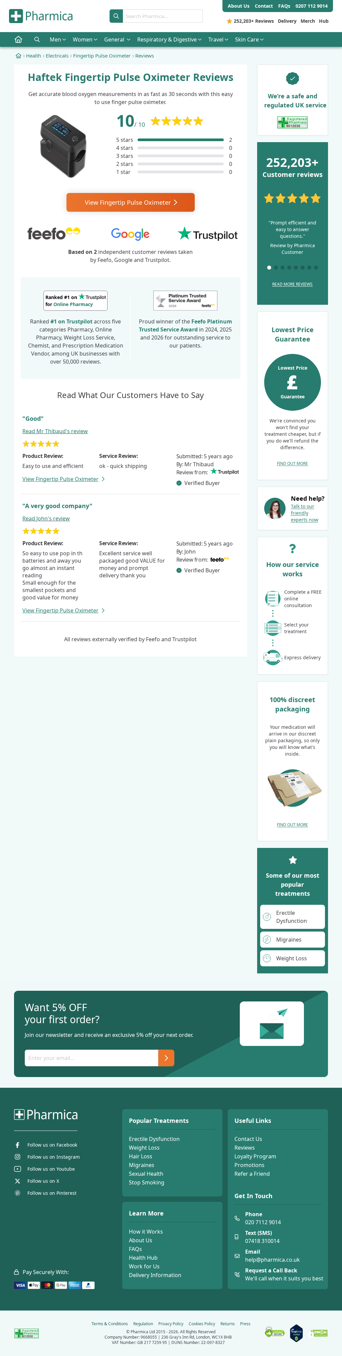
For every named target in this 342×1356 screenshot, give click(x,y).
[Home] (18, 55)
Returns (227, 1324)
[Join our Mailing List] (166, 1058)
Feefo (198, 321)
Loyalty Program (255, 1156)
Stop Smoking (146, 1182)
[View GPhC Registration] (292, 122)
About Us (140, 1240)
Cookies (202, 1324)
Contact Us (248, 1139)
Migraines (141, 1165)
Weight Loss (144, 1147)
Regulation (143, 1324)
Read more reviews (292, 284)
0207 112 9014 (312, 6)
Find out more (292, 463)
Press (245, 1324)
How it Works (146, 1231)
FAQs (135, 1249)
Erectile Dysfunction (154, 1139)
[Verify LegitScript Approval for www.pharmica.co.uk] (296, 1333)
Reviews (244, 1147)
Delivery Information (155, 1275)
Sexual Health (146, 1173)
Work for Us (144, 1266)
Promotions (249, 1165)
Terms (110, 1324)
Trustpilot (79, 321)
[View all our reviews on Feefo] (185, 301)
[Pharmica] (55, 1114)
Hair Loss (140, 1156)
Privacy (170, 1324)
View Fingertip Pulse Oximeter (128, 202)
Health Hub (143, 1257)
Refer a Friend (252, 1173)
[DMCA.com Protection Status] (318, 1333)
